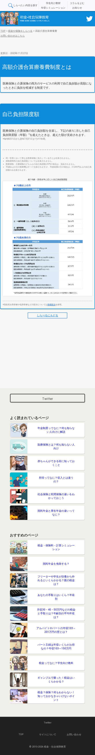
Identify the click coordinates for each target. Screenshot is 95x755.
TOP (21, 734)
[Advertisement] (47, 353)
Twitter (47, 399)
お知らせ (77, 7)
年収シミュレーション (53, 7)
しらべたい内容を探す (25, 5)
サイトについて (47, 734)
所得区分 (51, 304)
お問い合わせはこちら (12, 35)
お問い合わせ (74, 734)
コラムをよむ (77, 3)
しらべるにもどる (47, 315)
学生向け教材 (53, 3)
